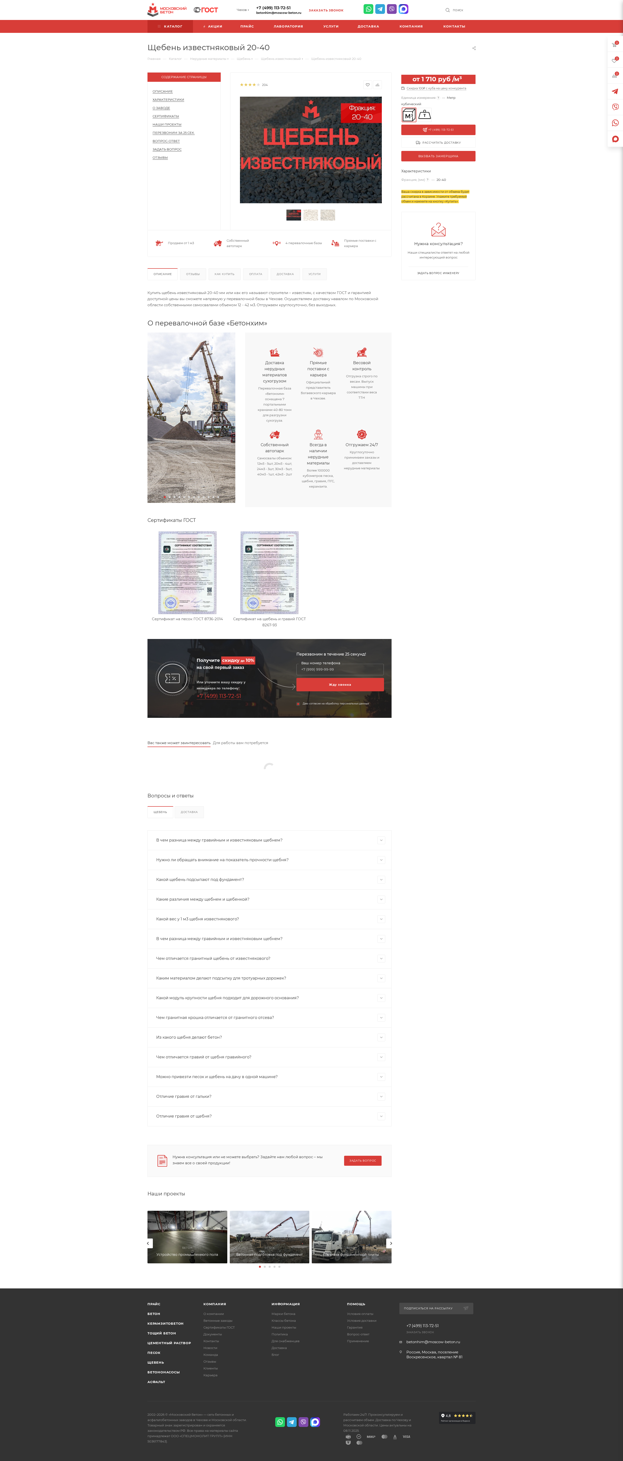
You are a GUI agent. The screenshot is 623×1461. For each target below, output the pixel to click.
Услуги (315, 274)
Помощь (356, 1304)
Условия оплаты (360, 1314)
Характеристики (168, 100)
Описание (163, 91)
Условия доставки (361, 1320)
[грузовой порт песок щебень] (191, 418)
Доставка (285, 274)
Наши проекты (167, 124)
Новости (210, 1348)
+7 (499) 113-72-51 (273, 8)
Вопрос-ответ (358, 1334)
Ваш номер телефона (320, 663)
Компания (214, 1304)
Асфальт (156, 1382)
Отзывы (160, 157)
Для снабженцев (286, 1341)
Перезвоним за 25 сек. (174, 133)
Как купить (225, 274)
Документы (212, 1334)
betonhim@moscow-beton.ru (278, 13)
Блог (275, 1355)
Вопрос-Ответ (166, 141)
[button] (164, 497)
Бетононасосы (163, 1372)
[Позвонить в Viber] (392, 9)
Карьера (210, 1375)
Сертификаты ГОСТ (219, 1327)
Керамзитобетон (165, 1323)
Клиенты (210, 1368)
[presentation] (148, 1243)
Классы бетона (284, 1320)
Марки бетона (283, 1314)
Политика (280, 1334)
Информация (286, 1304)
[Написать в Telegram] (380, 9)
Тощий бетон (161, 1333)
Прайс (153, 1304)
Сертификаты (166, 116)
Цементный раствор (169, 1343)
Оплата (255, 274)
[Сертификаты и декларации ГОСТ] (206, 9)
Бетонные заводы (217, 1320)
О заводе (161, 108)
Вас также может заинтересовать (179, 742)
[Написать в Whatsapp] (368, 9)
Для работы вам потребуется (240, 742)
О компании (213, 1314)
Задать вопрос (167, 149)
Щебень (160, 812)
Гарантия (355, 1327)
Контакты (211, 1341)
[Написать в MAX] (403, 9)
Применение (358, 1341)
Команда (210, 1355)
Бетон (153, 1314)
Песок (154, 1353)
